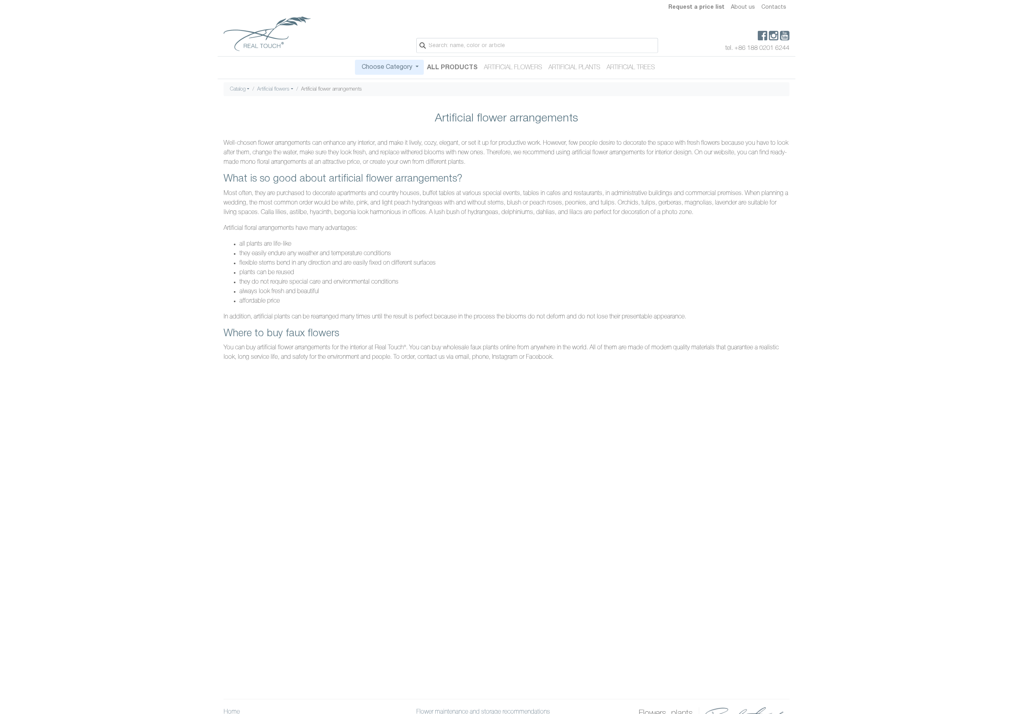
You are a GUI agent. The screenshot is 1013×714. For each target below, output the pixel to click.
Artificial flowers (513, 67)
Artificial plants (574, 67)
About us (743, 7)
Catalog (238, 89)
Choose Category (387, 67)
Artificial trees (631, 67)
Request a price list (696, 7)
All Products (452, 67)
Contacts (773, 7)
